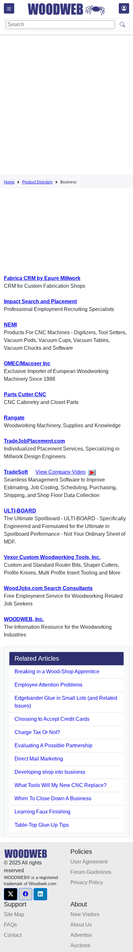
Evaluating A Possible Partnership (53, 745)
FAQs (10, 924)
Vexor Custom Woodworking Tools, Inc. (52, 557)
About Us (81, 924)
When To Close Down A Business (53, 798)
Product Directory (37, 182)
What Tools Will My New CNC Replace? (61, 785)
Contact (13, 935)
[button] (10, 894)
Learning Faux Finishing (42, 811)
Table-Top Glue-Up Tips (42, 825)
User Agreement (88, 861)
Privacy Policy (86, 882)
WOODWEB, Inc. (24, 619)
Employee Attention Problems (48, 685)
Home (9, 182)
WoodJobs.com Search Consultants (48, 588)
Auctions (80, 945)
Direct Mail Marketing (39, 758)
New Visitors (84, 914)
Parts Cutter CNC (25, 394)
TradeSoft (16, 472)
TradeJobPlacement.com (34, 441)
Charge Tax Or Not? (37, 732)
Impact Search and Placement (40, 301)
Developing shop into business (50, 772)
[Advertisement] (66, 105)
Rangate (14, 417)
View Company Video (61, 472)
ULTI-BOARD (20, 510)
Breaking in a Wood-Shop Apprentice (57, 671)
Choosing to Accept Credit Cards (52, 719)
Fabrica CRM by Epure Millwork (42, 278)
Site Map (14, 914)
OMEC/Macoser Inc (27, 363)
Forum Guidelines (90, 872)
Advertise (81, 935)
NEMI (10, 324)
